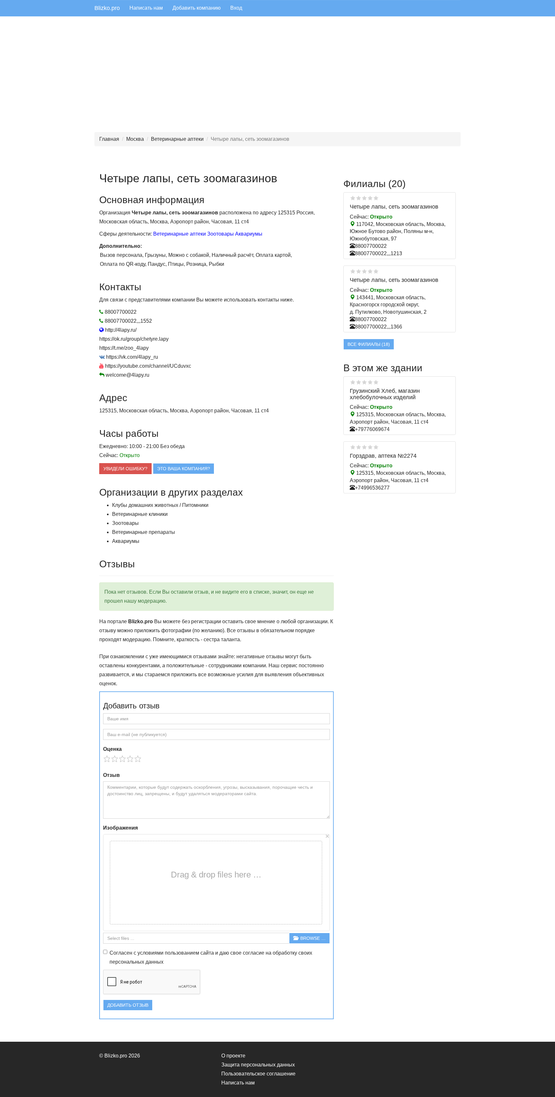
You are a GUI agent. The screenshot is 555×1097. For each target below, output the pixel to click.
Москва (135, 139)
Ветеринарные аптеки (177, 139)
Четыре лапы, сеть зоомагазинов (394, 206)
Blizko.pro (107, 8)
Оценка (112, 749)
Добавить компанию (196, 8)
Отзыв (111, 775)
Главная (109, 139)
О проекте (233, 1055)
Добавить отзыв (127, 1005)
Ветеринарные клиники (140, 514)
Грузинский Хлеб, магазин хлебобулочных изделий (385, 394)
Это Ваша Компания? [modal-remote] (183, 468)
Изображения (120, 828)
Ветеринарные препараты (143, 532)
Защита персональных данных (258, 1064)
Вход (236, 8)
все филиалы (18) (369, 344)
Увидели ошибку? (125, 468)
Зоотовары (220, 234)
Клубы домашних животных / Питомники (160, 505)
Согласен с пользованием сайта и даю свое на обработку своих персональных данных (211, 957)
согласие (253, 953)
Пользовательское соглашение (258, 1073)
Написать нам (146, 8)
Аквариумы (248, 234)
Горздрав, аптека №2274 (383, 456)
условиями (150, 953)
